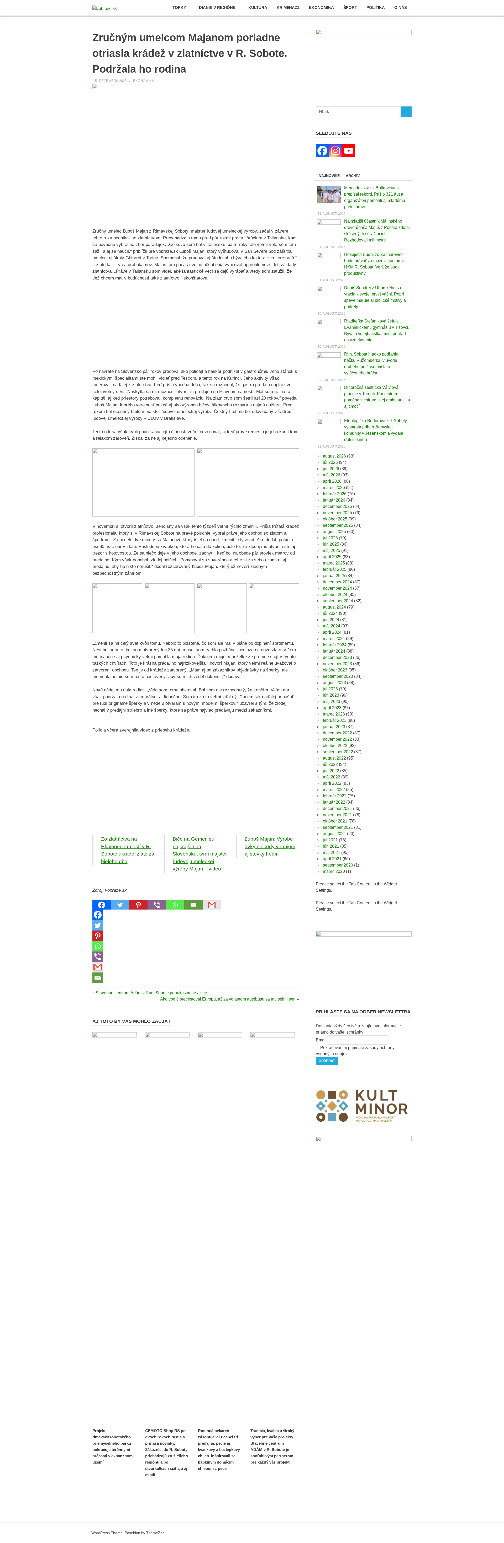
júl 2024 (330, 613)
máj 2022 (331, 777)
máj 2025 (331, 550)
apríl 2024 (332, 632)
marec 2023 (334, 714)
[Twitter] (120, 905)
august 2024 (334, 607)
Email (321, 1039)
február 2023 (334, 720)
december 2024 (337, 582)
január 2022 (334, 802)
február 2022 (334, 796)
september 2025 (338, 525)
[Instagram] (335, 150)
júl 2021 (330, 840)
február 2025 (334, 569)
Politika (375, 7)
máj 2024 (331, 626)
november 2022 (337, 739)
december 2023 (337, 657)
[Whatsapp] (175, 905)
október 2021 (335, 821)
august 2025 (334, 531)
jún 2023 (331, 695)
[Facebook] (101, 905)
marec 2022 (334, 789)
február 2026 (334, 494)
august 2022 (334, 758)
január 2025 (334, 575)
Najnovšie (329, 176)
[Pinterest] (138, 905)
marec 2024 (334, 638)
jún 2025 (331, 544)
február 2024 (334, 645)
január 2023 (334, 726)
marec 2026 (334, 487)
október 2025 (335, 519)
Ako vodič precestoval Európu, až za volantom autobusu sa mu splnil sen (228, 999)
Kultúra (257, 7)
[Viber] (157, 905)
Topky (179, 7)
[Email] (193, 905)
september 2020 (338, 865)
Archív (353, 176)
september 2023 (338, 676)
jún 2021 (331, 846)
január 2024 (334, 651)
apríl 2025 (332, 557)
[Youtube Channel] (348, 150)
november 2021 (337, 815)
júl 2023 (330, 689)
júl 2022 (330, 764)
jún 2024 (331, 619)
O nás (400, 7)
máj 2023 (331, 701)
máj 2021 (331, 852)
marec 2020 (334, 871)
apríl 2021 (332, 859)
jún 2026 (331, 468)
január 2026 (334, 500)
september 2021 (338, 827)
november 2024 (337, 588)
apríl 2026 (332, 481)
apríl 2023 (332, 708)
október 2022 (335, 745)
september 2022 (338, 752)
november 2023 (337, 664)
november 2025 (337, 512)
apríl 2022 (332, 783)
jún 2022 (331, 770)
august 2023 (334, 682)
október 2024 (335, 594)
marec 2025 (334, 563)
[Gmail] (212, 905)
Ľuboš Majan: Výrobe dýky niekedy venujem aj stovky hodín (270, 846)
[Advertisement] (195, 325)
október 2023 (335, 670)
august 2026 (334, 456)
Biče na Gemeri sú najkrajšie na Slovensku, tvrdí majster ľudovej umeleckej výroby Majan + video (200, 854)
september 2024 (338, 601)
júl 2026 (330, 462)
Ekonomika (321, 7)
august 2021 (334, 833)
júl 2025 (330, 538)
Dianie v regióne (217, 7)
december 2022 (337, 733)
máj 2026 (331, 475)
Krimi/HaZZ (288, 7)
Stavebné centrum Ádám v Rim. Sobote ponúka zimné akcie (151, 993)
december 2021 (337, 808)
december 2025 (337, 506)
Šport (350, 7)
